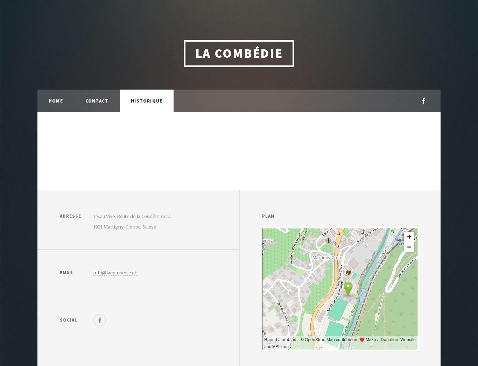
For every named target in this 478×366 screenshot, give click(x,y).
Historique (146, 101)
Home (56, 101)
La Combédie (239, 53)
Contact (96, 101)
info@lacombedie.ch (115, 272)
